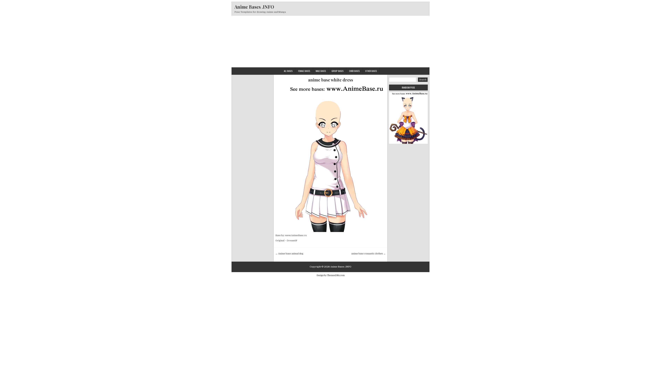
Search (422, 80)
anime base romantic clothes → (368, 253)
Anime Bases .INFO (254, 7)
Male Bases (321, 71)
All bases (288, 71)
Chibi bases (354, 71)
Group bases (338, 71)
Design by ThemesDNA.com (331, 275)
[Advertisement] (330, 41)
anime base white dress (330, 79)
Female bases (304, 71)
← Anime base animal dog (289, 253)
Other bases (371, 71)
